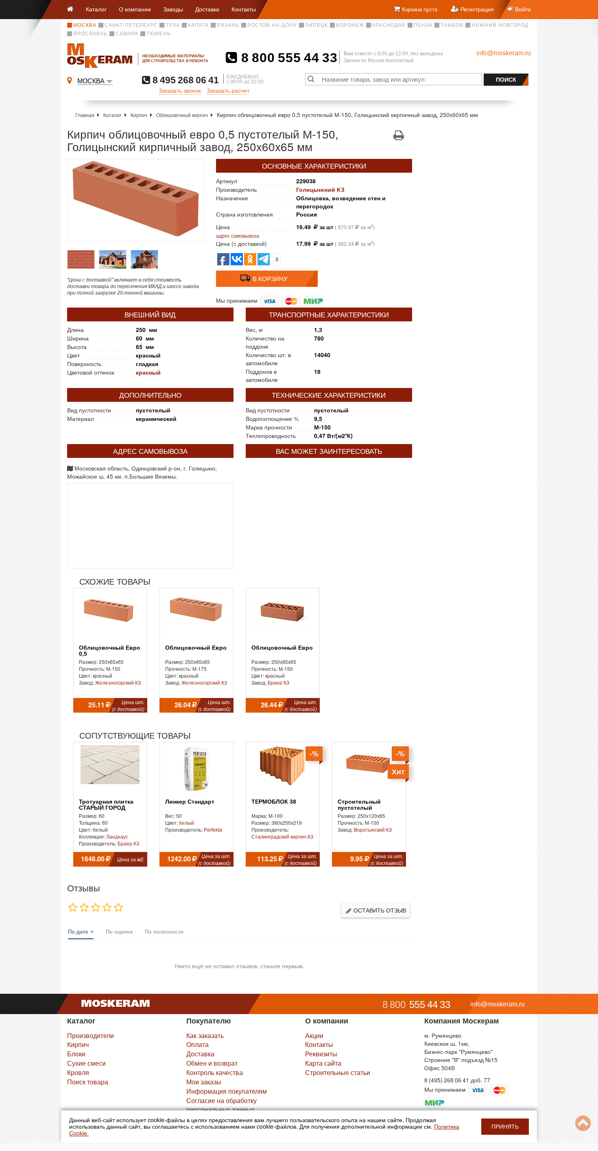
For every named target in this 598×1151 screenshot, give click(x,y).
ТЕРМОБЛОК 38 (273, 802)
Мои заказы (203, 1081)
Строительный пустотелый (359, 805)
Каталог (96, 9)
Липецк (316, 25)
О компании (135, 9)
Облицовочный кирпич (182, 114)
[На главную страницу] (73, 9)
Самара (127, 34)
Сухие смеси (86, 1063)
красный (148, 372)
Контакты (243, 9)
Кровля (78, 1072)
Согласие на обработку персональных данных (221, 1105)
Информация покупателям (226, 1091)
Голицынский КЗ (320, 189)
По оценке (119, 931)
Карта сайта (323, 1063)
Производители (90, 1035)
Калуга (198, 25)
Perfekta (213, 829)
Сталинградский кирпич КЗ (282, 836)
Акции (314, 1035)
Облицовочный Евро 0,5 (109, 651)
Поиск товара (87, 1081)
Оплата (197, 1044)
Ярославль (90, 34)
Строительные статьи (337, 1072)
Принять (505, 1126)
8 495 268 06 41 (184, 80)
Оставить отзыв (379, 910)
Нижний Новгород (499, 25)
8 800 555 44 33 (287, 57)
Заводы (173, 9)
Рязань (228, 25)
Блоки (76, 1053)
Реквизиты (321, 1053)
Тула (173, 25)
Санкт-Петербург (131, 25)
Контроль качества (214, 1072)
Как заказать (205, 1035)
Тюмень (158, 34)
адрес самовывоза (237, 235)
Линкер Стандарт (189, 802)
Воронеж (350, 25)
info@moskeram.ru (503, 53)
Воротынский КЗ (373, 829)
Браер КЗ (278, 682)
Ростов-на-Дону (272, 25)
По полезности (164, 931)
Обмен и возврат (212, 1063)
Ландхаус (117, 836)
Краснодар (389, 25)
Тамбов (452, 25)
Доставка (207, 9)
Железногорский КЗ (118, 682)
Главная (84, 114)
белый (186, 822)
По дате (78, 931)
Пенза (423, 25)
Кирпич (139, 114)
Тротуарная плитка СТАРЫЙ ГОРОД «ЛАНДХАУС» (106, 808)
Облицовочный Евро (196, 648)
